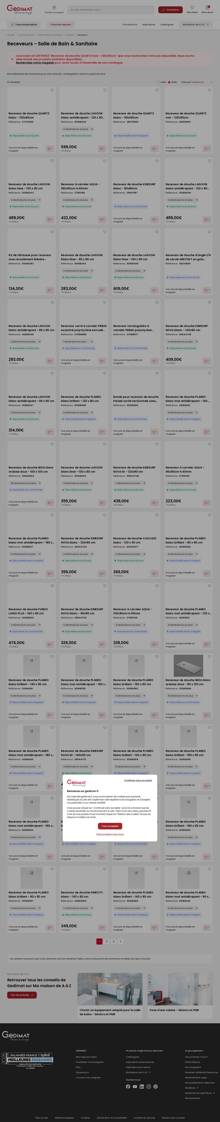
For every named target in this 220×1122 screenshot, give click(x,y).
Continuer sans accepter (138, 780)
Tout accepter (110, 826)
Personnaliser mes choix (110, 834)
